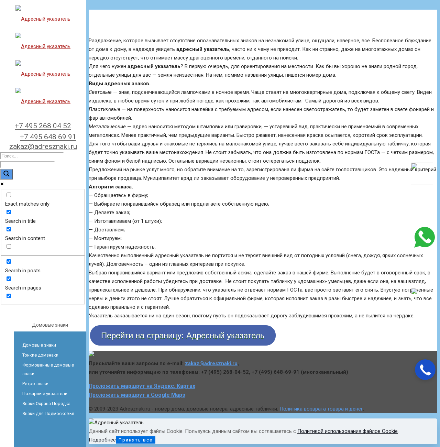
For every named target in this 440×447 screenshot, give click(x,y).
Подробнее (102, 440)
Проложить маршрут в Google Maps (137, 395)
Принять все (136, 440)
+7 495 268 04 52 (43, 126)
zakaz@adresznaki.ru (43, 146)
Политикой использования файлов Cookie (347, 431)
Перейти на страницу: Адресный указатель (183, 335)
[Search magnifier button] (6, 174)
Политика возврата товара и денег (321, 409)
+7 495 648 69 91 (48, 137)
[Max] (422, 183)
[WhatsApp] (424, 246)
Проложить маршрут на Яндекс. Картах (142, 386)
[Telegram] (422, 308)
